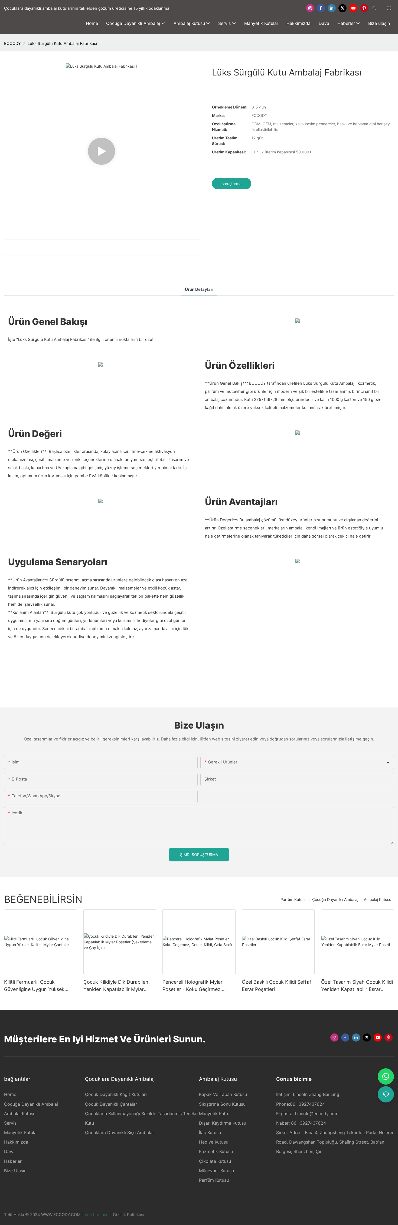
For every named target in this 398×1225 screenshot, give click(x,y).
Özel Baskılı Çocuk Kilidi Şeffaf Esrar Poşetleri (276, 985)
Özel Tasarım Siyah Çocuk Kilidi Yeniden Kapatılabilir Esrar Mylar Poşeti (357, 986)
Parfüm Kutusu (293, 899)
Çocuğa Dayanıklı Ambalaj (335, 899)
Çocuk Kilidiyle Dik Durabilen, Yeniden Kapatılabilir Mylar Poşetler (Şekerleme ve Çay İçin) (116, 986)
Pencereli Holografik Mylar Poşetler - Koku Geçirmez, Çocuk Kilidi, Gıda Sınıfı (192, 986)
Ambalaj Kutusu (377, 899)
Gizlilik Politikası (128, 1214)
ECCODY (12, 43)
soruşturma (232, 183)
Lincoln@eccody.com (316, 1113)
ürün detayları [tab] (199, 289)
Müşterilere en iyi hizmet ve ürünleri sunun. (104, 1039)
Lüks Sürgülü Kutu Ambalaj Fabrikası (62, 43)
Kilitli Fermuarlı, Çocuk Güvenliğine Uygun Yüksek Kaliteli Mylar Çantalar (34, 986)
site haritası (96, 1214)
